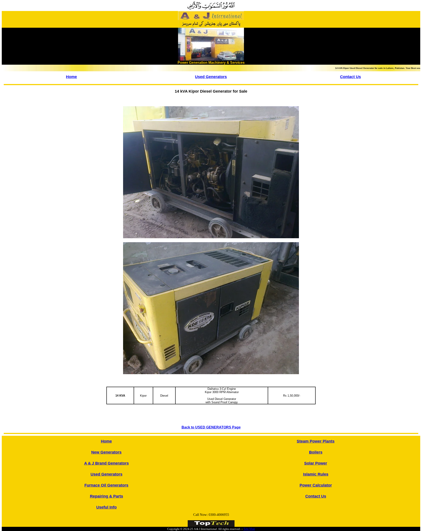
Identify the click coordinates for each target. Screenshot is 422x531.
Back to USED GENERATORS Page (211, 427)
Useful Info (106, 507)
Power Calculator (316, 485)
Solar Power (315, 463)
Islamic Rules (315, 474)
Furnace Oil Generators (106, 485)
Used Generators (211, 77)
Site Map (249, 529)
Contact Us (350, 77)
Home (71, 77)
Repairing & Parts (106, 496)
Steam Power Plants (316, 441)
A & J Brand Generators (106, 463)
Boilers (315, 452)
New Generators (106, 452)
